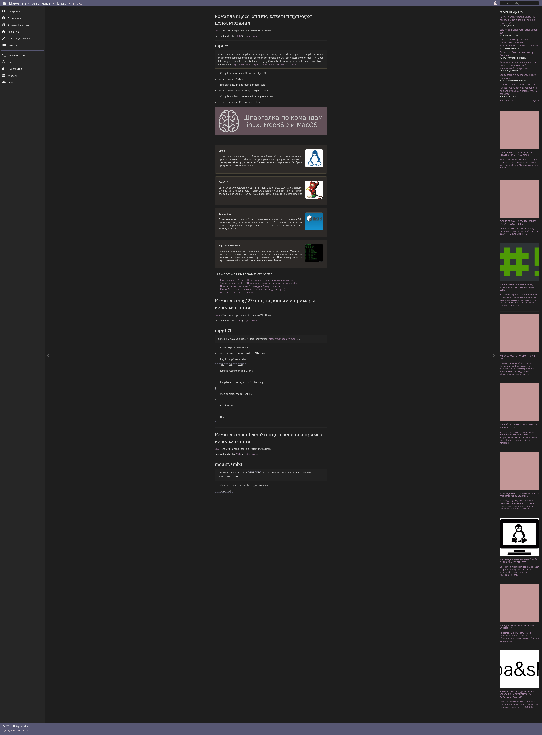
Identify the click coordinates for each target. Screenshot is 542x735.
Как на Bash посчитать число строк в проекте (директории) (252, 289)
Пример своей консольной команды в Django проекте (250, 286)
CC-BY (239, 36)
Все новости (506, 100)
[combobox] (519, 3)
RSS (537, 100)
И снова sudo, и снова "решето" (237, 292)
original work (250, 36)
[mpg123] (494, 365)
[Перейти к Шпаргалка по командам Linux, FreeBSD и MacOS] (271, 121)
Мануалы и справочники (29, 3)
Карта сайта (22, 726)
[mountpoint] (48, 365)
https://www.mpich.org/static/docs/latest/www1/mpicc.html (264, 64)
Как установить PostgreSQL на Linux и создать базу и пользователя (257, 280)
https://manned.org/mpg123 (284, 338)
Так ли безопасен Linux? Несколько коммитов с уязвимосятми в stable (258, 283)
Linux (61, 3)
